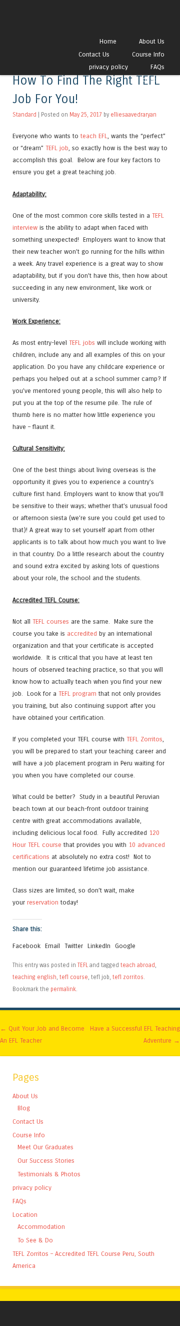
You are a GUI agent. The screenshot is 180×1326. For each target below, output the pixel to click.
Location (152, 79)
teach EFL (94, 136)
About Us (151, 41)
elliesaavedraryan (133, 114)
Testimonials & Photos (49, 1174)
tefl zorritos (128, 977)
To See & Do (35, 1240)
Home (108, 41)
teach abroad (137, 965)
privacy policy (108, 67)
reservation (42, 902)
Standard (24, 114)
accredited (82, 633)
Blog (24, 1108)
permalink (63, 989)
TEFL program (77, 693)
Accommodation (41, 1226)
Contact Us (94, 54)
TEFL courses (50, 621)
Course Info (148, 54)
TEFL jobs (82, 342)
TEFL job (57, 148)
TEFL (83, 965)
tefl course (74, 977)
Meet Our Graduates (46, 1147)
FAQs (157, 67)
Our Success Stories (46, 1160)
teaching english (34, 977)
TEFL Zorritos (144, 739)
